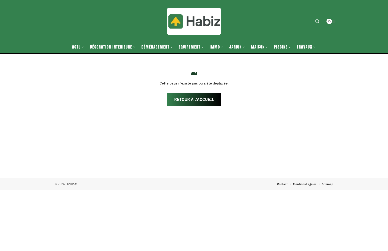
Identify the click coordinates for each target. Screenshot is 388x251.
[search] (317, 21)
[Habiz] (194, 21)
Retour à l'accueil (194, 99)
